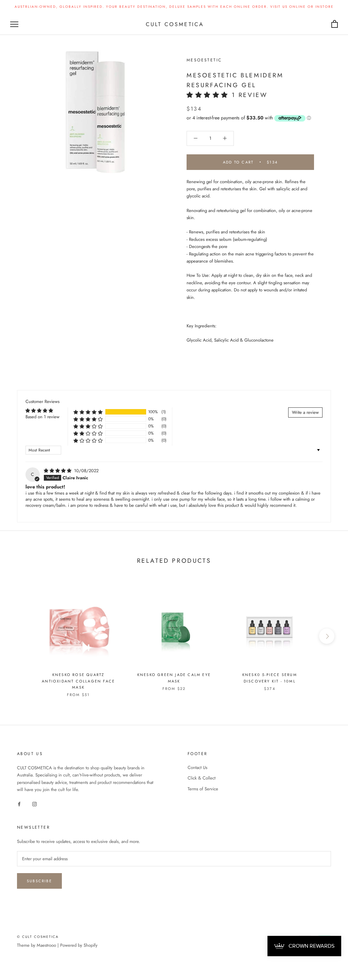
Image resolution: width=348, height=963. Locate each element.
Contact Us (197, 767)
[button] (209, 95)
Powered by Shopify (79, 945)
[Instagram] (34, 803)
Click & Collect (201, 778)
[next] (326, 636)
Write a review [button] (305, 412)
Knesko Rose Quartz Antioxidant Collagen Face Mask (78, 681)
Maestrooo (46, 945)
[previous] (21, 636)
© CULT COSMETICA (38, 936)
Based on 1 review (42, 416)
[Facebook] (19, 803)
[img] (58, 470)
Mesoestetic (204, 60)
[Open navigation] (14, 24)
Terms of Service (203, 789)
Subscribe (39, 881)
